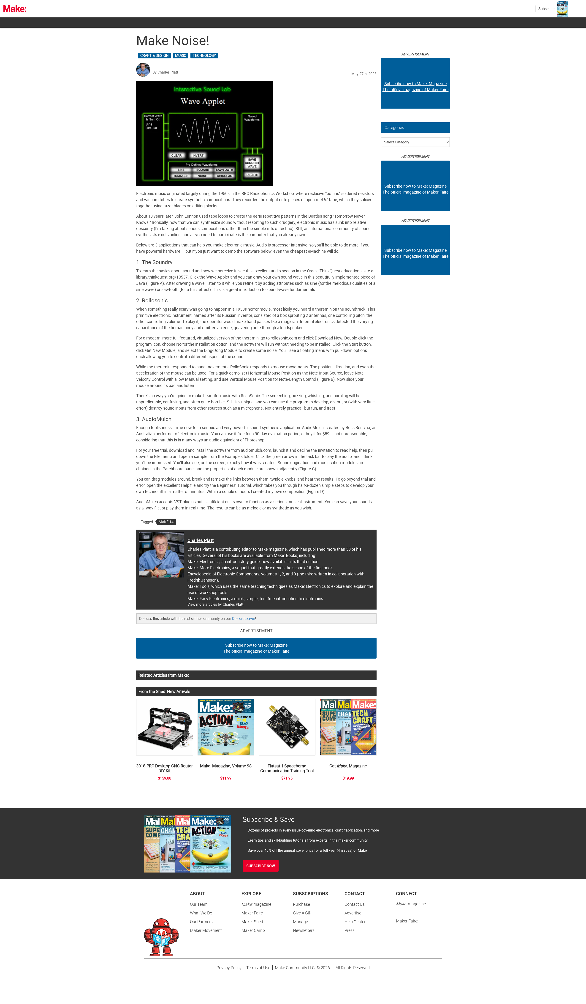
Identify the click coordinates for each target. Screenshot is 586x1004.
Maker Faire (252, 913)
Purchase (301, 904)
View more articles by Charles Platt (215, 604)
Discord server (243, 618)
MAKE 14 (166, 521)
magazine (256, 904)
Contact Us (355, 904)
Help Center (355, 921)
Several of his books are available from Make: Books (250, 555)
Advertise (353, 913)
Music (180, 55)
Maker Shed (252, 921)
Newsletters (304, 930)
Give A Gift (302, 913)
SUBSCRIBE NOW (260, 865)
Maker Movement (206, 930)
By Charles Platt (165, 72)
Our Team (199, 904)
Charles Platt (200, 540)
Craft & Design (154, 55)
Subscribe (546, 8)
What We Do (201, 913)
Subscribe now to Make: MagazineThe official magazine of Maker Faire (256, 648)
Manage (300, 921)
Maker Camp (253, 930)
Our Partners (201, 921)
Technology (204, 55)
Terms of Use (258, 967)
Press (350, 930)
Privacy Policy (229, 967)
